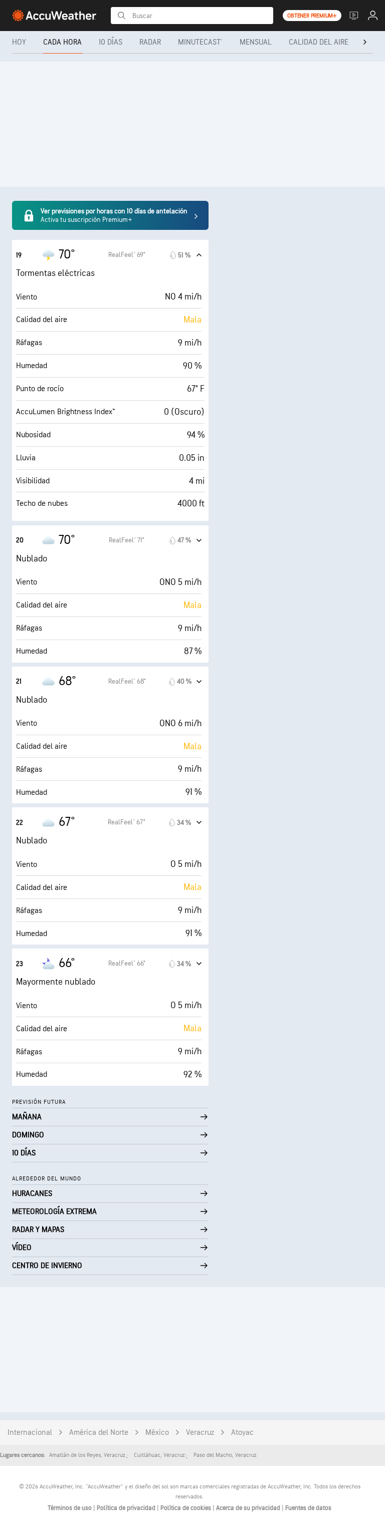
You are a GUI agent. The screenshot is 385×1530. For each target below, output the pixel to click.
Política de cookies (186, 1508)
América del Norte (98, 1432)
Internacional (30, 1432)
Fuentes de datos (308, 1508)
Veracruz (200, 1432)
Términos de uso (70, 1508)
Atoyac (242, 1432)
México (157, 1432)
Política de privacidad (127, 1508)
